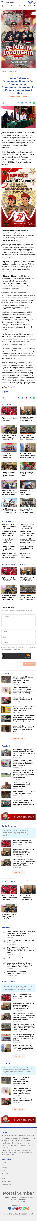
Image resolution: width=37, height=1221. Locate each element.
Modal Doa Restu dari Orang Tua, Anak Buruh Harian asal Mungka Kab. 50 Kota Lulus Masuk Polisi (21, 933)
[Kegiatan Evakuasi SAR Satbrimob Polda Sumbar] (28, 466)
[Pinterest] (17, 1208)
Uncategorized (21, 97)
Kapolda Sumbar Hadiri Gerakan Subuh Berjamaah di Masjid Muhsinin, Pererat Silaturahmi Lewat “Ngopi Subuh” (28, 510)
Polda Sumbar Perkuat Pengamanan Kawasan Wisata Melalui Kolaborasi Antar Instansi (26, 492)
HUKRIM (4, 1162)
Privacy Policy (26, 1197)
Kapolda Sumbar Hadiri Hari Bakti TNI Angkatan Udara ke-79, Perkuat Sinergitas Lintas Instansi (8, 510)
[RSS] (28, 1208)
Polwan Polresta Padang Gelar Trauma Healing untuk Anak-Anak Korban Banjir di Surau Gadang (7, 455)
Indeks (7, 1197)
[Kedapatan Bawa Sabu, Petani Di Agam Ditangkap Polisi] (6, 794)
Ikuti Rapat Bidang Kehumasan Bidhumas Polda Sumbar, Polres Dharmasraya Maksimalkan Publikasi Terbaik (20, 949)
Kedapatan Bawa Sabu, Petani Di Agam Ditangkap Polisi (24, 792)
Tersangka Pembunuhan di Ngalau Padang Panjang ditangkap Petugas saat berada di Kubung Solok (20, 964)
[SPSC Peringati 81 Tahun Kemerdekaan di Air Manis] (9, 410)
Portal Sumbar (10, 2)
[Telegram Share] (30, 103)
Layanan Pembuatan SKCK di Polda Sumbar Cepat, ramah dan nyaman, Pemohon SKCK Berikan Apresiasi (23, 762)
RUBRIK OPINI (6, 1181)
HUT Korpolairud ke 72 (15, 958)
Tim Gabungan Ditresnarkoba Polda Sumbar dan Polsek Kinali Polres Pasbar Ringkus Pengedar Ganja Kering (24, 718)
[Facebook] (9, 1208)
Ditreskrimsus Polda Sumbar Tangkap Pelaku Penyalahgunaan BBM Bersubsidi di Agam (23, 679)
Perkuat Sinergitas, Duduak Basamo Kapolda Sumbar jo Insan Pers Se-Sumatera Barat (8, 474)
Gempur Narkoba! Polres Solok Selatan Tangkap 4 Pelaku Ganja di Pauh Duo (24, 708)
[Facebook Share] (18, 103)
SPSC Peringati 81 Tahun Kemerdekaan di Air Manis (9, 418)
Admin (12, 97)
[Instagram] (20, 1208)
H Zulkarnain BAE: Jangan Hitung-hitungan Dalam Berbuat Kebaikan (22, 784)
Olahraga (4, 1168)
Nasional (4, 1165)
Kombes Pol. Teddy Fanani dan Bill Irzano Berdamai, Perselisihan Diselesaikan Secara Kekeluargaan (27, 419)
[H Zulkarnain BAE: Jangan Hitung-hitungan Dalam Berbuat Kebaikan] (6, 785)
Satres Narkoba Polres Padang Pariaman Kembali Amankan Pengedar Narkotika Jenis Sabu (24, 728)
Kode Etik (15, 1197)
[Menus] (2, 2)
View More (18, 738)
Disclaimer (22, 1200)
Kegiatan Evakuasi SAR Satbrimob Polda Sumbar (27, 474)
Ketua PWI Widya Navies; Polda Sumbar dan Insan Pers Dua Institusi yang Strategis (28, 455)
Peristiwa (4, 1176)
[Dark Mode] (30, 2)
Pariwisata (4, 1173)
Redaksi (13, 1200)
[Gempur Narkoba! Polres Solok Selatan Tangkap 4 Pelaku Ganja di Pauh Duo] (6, 709)
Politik (3, 1179)
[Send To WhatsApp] (34, 103)
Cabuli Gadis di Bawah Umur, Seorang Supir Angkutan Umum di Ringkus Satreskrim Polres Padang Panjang (23, 690)
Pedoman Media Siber (19, 1202)
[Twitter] (13, 1208)
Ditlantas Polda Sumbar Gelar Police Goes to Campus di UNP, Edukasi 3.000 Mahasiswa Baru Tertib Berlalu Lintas (27, 437)
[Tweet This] (22, 103)
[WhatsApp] (24, 1208)
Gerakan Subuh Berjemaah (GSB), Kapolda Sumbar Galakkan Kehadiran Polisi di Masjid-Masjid (23, 803)
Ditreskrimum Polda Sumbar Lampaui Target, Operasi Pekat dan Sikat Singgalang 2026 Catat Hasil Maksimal (9, 437)
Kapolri (5, 392)
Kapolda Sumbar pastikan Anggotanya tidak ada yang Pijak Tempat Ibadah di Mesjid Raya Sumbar (24, 752)
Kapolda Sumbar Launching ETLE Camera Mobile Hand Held (19, 972)
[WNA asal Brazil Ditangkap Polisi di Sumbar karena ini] (6, 700)
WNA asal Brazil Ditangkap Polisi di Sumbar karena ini (22, 699)
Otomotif (4, 1170)
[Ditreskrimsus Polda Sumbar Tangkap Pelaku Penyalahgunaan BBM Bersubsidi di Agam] (6, 679)
